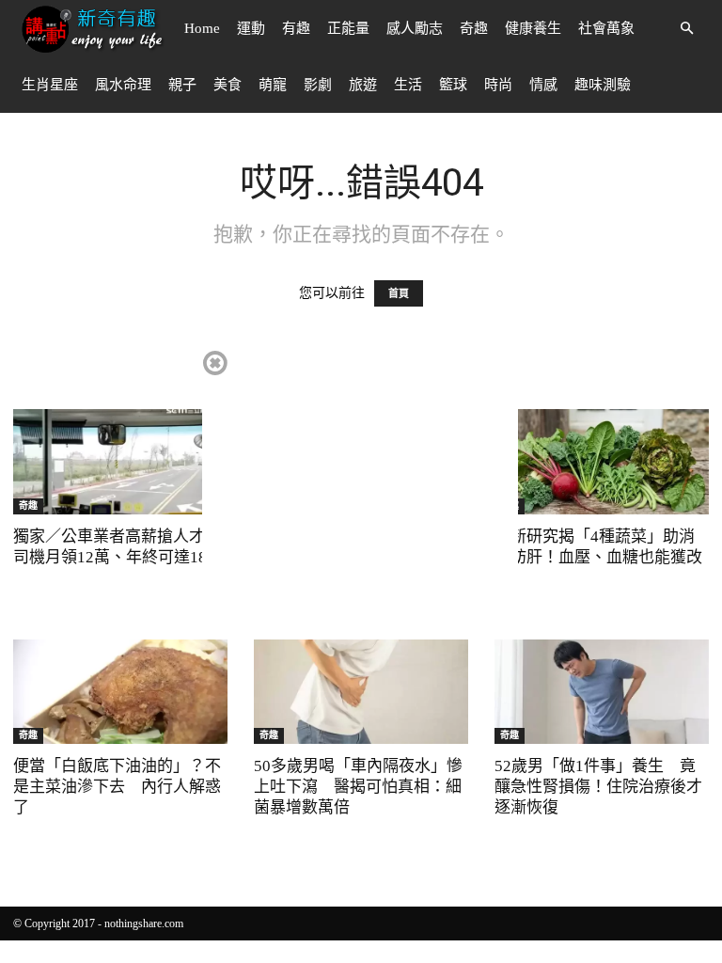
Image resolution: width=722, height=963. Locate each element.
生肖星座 (50, 84)
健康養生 (533, 28)
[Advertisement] (360, 479)
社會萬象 (606, 28)
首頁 (398, 293)
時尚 (498, 84)
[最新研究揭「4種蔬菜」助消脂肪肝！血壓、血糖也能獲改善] (601, 461)
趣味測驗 (602, 84)
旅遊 (363, 84)
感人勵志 (414, 28)
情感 (543, 84)
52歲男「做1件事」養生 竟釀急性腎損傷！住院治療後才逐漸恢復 (598, 786)
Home (202, 28)
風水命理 (123, 84)
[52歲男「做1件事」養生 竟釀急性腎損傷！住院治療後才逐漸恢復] (601, 692)
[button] (686, 29)
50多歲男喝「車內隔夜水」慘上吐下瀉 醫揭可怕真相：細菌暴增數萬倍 (358, 786)
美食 (227, 84)
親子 (182, 84)
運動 (251, 28)
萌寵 (273, 84)
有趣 (296, 28)
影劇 (318, 84)
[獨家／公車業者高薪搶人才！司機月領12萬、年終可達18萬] (120, 461)
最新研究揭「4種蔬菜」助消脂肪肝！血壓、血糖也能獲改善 (598, 557)
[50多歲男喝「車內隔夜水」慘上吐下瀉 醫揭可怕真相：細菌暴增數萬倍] (361, 692)
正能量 (348, 28)
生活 (408, 84)
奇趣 (474, 28)
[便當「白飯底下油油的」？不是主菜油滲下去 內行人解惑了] (120, 692)
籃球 (453, 84)
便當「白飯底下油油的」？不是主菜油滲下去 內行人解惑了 (117, 786)
